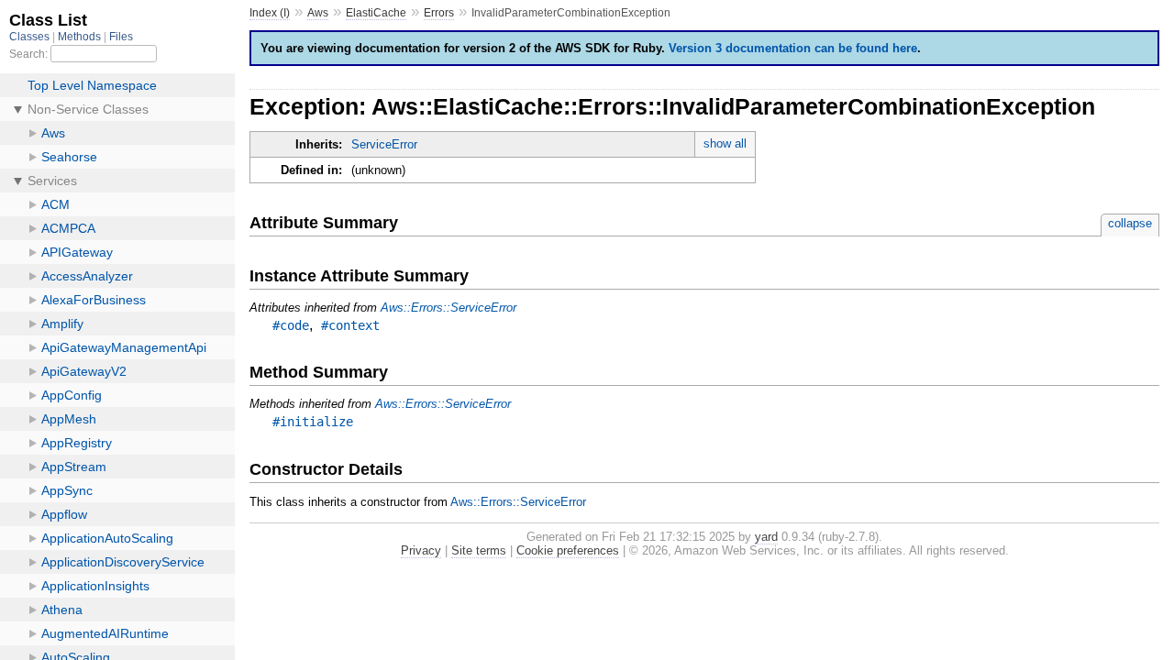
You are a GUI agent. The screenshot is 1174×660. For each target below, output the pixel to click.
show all (725, 143)
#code (290, 325)
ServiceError (384, 144)
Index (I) (269, 12)
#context (350, 325)
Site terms (478, 550)
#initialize (312, 421)
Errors (439, 12)
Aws (317, 12)
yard (766, 537)
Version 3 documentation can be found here (793, 48)
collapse (1130, 223)
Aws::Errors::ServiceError (448, 307)
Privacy (421, 550)
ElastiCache (376, 12)
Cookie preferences (567, 550)
